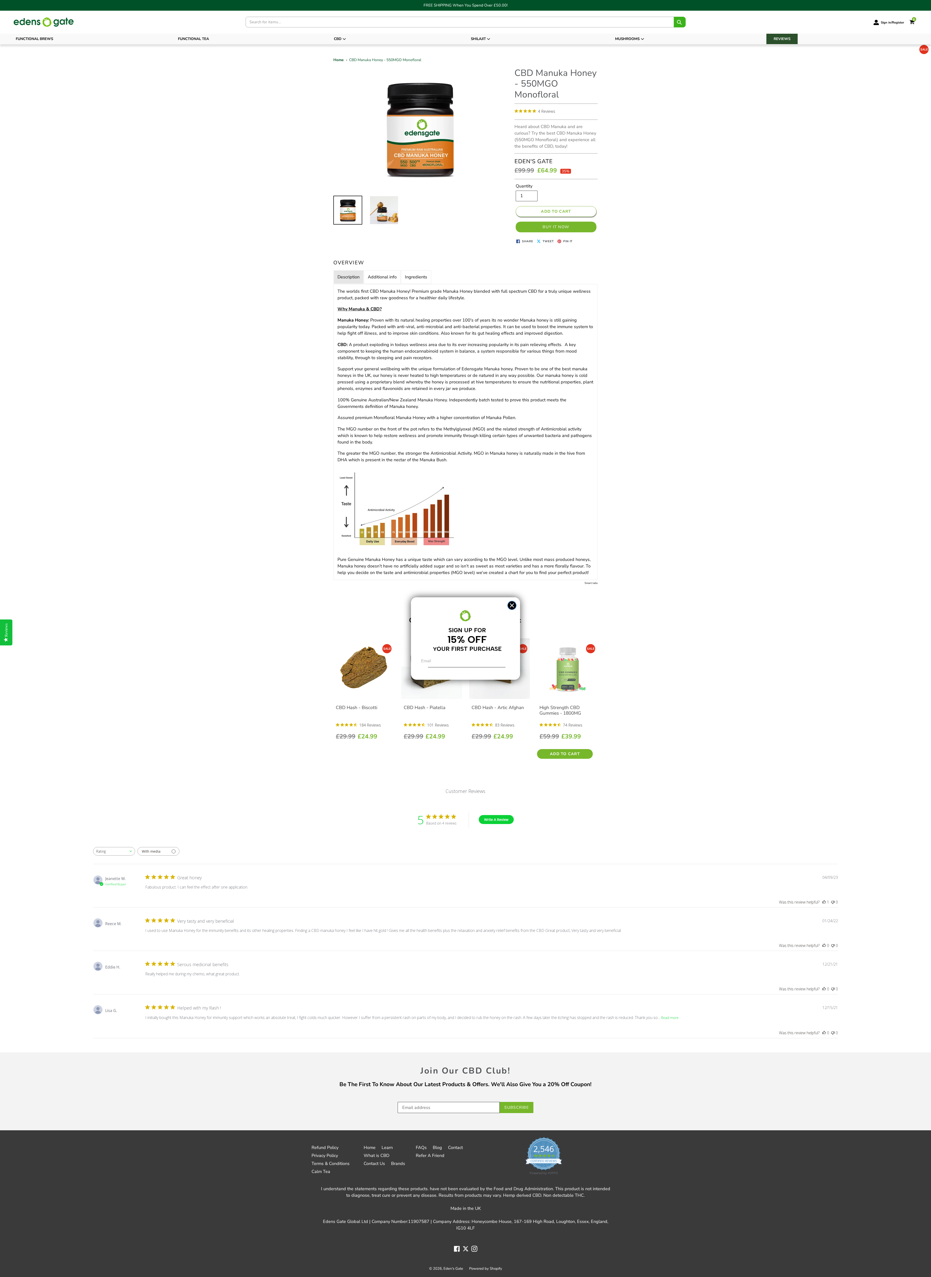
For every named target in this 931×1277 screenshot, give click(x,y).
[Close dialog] (512, 605)
